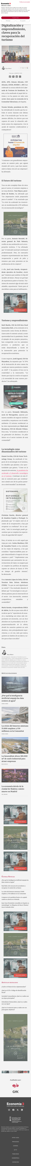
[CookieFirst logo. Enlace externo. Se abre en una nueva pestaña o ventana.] (6, 3)
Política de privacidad (24, 2)
